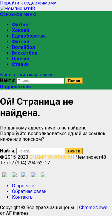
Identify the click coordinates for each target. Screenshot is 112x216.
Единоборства (29, 36)
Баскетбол (24, 53)
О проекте (23, 186)
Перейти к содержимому (28, 3)
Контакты (23, 197)
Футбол (21, 24)
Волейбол (23, 47)
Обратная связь (29, 191)
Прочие (20, 58)
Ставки (20, 64)
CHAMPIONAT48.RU (51, 157)
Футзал (20, 41)
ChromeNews (93, 207)
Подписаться (15, 87)
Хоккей (20, 30)
